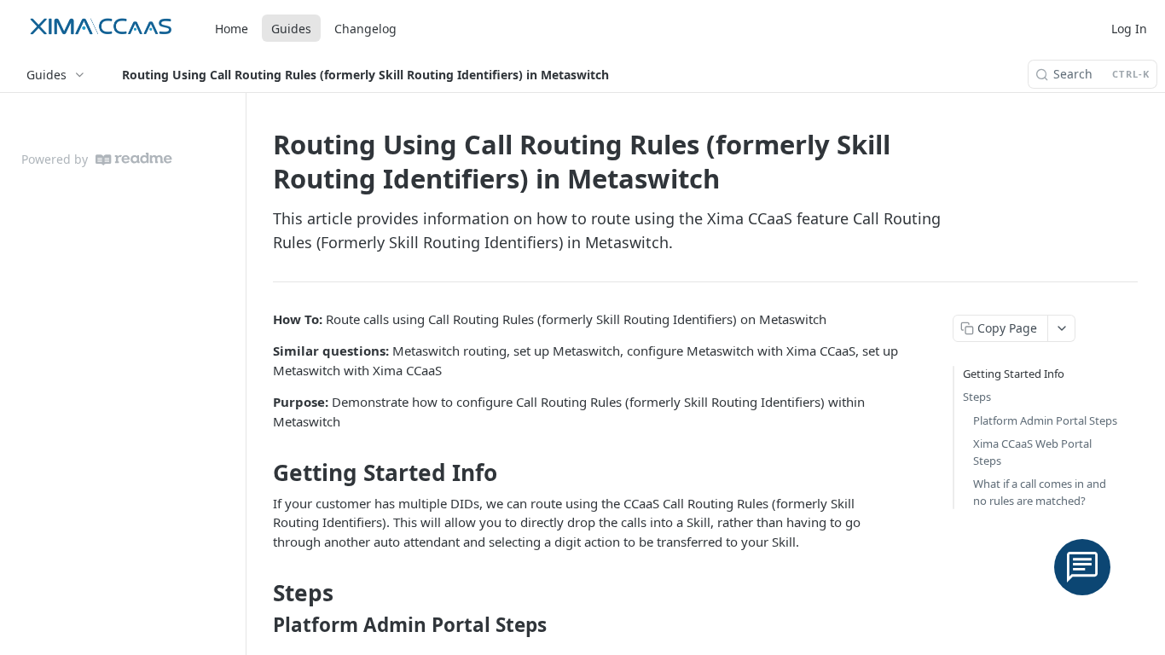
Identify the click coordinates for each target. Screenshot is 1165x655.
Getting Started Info (1013, 373)
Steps (977, 396)
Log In (1129, 28)
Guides (291, 28)
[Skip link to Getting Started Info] (261, 472)
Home (231, 28)
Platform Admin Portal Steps (1045, 420)
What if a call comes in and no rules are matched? (1039, 492)
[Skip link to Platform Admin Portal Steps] (261, 625)
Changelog (365, 28)
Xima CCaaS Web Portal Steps (1032, 452)
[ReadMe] (134, 159)
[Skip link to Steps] (261, 593)
